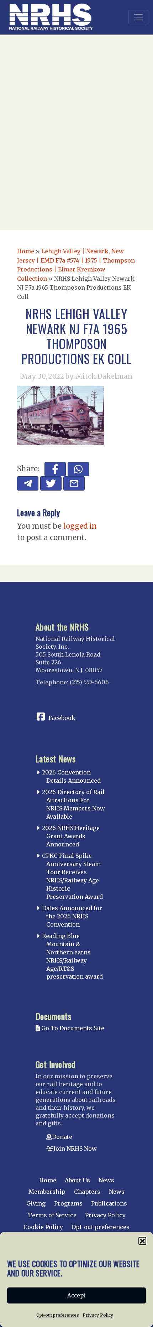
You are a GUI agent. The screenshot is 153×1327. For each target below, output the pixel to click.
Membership (46, 1191)
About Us (77, 1180)
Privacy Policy (98, 1315)
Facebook (61, 717)
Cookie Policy (43, 1226)
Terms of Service (52, 1215)
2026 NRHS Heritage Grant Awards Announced (71, 836)
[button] (142, 1240)
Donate (62, 1136)
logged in (80, 526)
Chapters (87, 1191)
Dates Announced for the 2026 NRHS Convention (72, 916)
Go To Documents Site (72, 1028)
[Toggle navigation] (138, 17)
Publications (109, 1203)
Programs (68, 1203)
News (106, 1180)
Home (25, 251)
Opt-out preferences (57, 1315)
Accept (76, 1295)
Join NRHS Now (75, 1148)
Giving (36, 1203)
